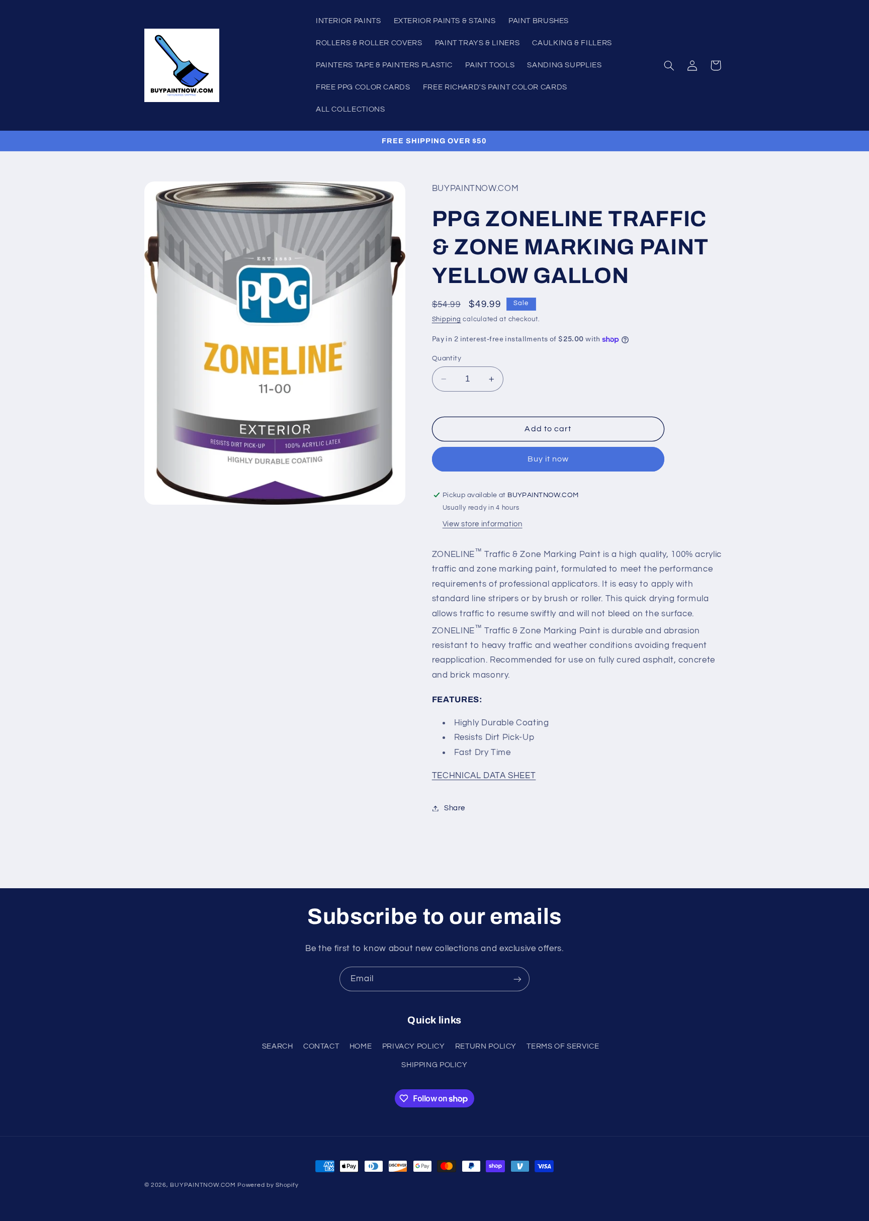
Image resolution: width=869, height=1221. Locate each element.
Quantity (446, 358)
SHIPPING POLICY (434, 1064)
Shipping (446, 319)
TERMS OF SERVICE (563, 1046)
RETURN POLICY (485, 1046)
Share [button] (454, 808)
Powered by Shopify (267, 1185)
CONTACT (321, 1046)
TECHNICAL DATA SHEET (484, 775)
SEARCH (277, 1046)
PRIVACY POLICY (413, 1046)
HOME (361, 1046)
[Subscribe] (517, 979)
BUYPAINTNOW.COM (202, 1185)
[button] (668, 65)
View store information (483, 524)
